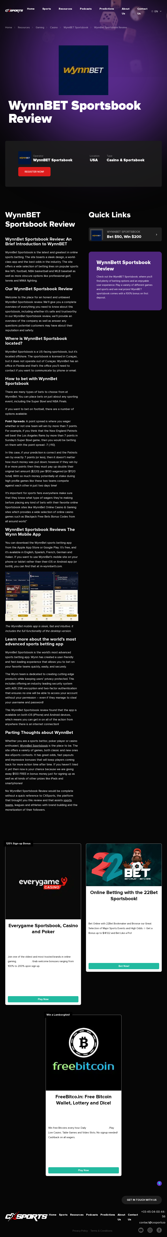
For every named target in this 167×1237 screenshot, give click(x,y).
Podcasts (86, 8)
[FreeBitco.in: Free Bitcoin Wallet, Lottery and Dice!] (83, 1053)
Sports (46, 8)
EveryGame (24, 961)
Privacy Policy (80, 1230)
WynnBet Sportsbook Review (110, 27)
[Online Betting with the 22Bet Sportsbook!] (124, 866)
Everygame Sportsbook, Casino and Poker (43, 929)
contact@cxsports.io (152, 1222)
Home (31, 8)
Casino (54, 27)
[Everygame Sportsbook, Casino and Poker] (43, 882)
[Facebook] (159, 1231)
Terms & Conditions (101, 1230)
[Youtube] (141, 1231)
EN (156, 11)
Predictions (106, 8)
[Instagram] (150, 1231)
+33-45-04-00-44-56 (153, 1214)
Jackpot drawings (97, 1127)
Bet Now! (124, 966)
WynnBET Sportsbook (76, 27)
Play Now (43, 999)
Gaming (40, 27)
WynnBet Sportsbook (34, 745)
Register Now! (34, 171)
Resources (65, 8)
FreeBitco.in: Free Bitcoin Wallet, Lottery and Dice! (83, 1100)
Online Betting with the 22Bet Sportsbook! (124, 895)
